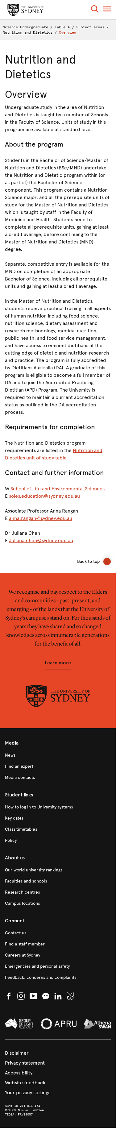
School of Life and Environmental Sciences (57, 489)
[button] (94, 10)
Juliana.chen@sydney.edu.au (41, 540)
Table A (62, 27)
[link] (58, 755)
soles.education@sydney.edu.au (44, 496)
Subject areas (90, 27)
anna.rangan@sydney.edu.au (40, 518)
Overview (67, 32)
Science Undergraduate (25, 27)
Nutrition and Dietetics (27, 32)
